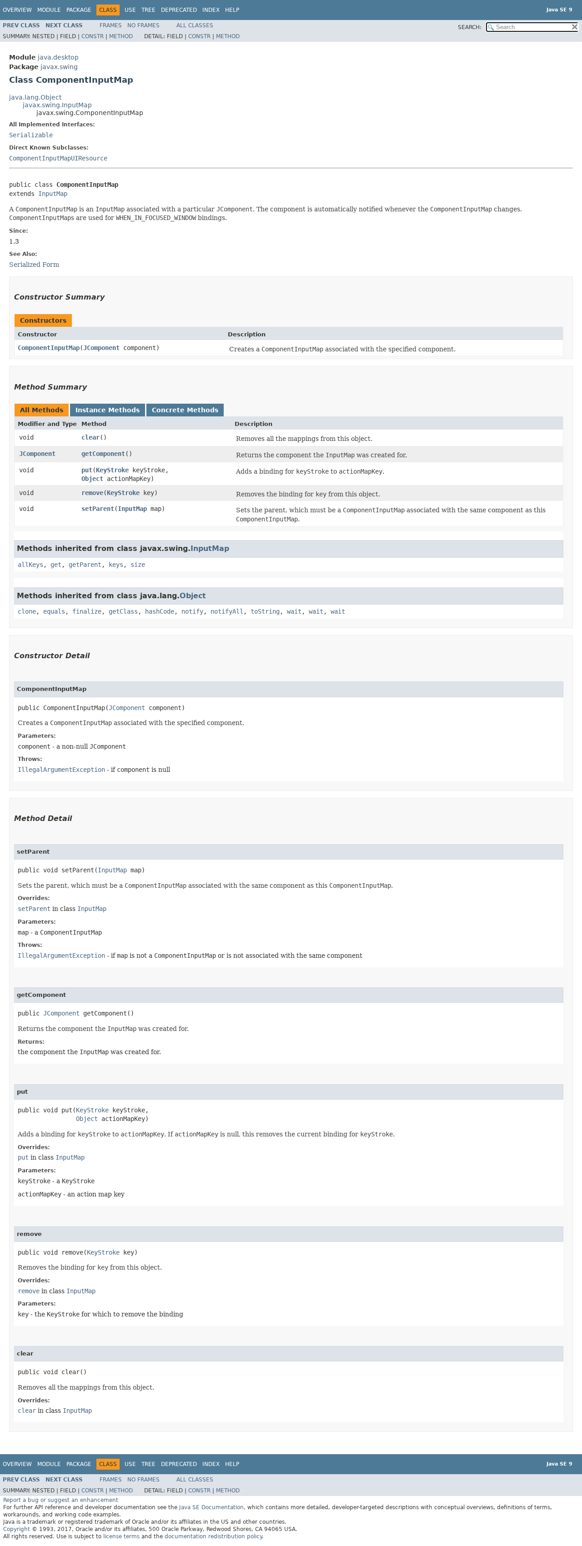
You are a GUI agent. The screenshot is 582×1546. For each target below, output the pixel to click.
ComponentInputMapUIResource (58, 158)
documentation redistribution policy (213, 1536)
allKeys (30, 564)
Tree (148, 10)
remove (92, 492)
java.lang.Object (35, 97)
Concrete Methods (185, 410)
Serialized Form (34, 264)
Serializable (31, 135)
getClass (123, 611)
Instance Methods (107, 410)
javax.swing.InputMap (57, 105)
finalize (86, 611)
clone (27, 611)
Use (130, 10)
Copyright (16, 1529)
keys (116, 564)
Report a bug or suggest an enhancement (60, 1500)
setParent (97, 508)
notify (192, 611)
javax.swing (59, 66)
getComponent (103, 453)
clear (90, 437)
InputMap (52, 193)
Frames (111, 25)
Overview (17, 10)
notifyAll (227, 611)
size (137, 564)
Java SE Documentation (211, 1507)
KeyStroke (112, 470)
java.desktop (58, 57)
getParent (85, 564)
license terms (121, 1536)
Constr (92, 36)
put (86, 470)
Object (92, 478)
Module (49, 10)
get (55, 564)
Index (211, 10)
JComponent (101, 347)
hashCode (159, 611)
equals (54, 611)
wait (294, 611)
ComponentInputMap (49, 347)
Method (121, 36)
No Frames (143, 25)
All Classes (194, 25)
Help (232, 10)
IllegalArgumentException (61, 769)
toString (265, 611)
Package (78, 10)
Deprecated (179, 10)
